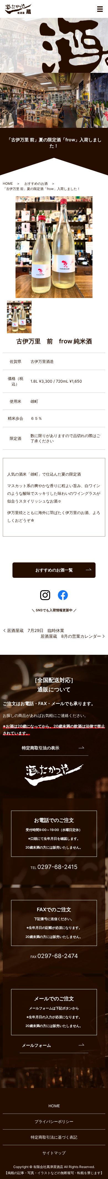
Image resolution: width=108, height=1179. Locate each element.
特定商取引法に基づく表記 (54, 1137)
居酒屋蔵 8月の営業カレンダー (70, 636)
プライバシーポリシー (54, 1121)
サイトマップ (54, 1152)
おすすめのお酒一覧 (54, 570)
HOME (8, 183)
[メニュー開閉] (100, 9)
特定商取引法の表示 (40, 747)
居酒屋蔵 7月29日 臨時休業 (35, 630)
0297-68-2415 (57, 866)
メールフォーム (36, 1045)
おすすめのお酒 (36, 183)
